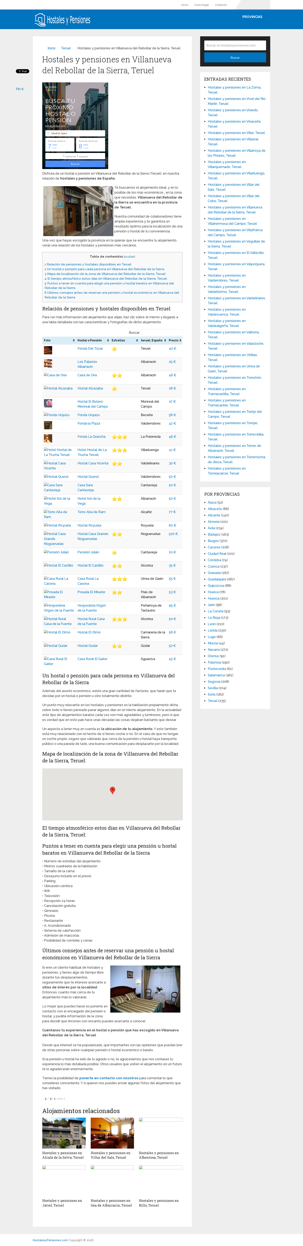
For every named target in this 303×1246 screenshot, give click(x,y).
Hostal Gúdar (88, 646)
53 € (172, 592)
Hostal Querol (88, 477)
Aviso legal (201, 4)
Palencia (214, 662)
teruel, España (151, 340)
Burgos (213, 541)
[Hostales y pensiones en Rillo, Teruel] (160, 1180)
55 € (172, 579)
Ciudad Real (217, 554)
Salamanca (216, 675)
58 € (172, 415)
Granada (214, 573)
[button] (112, 790)
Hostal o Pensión (90, 340)
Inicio (184, 4)
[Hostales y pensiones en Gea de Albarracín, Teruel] (112, 1180)
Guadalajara (217, 579)
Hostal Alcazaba (90, 388)
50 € (172, 477)
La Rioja (214, 618)
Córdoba (214, 560)
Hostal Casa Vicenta (93, 463)
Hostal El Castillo (90, 565)
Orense (213, 656)
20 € (172, 552)
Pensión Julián (88, 552)
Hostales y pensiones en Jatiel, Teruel (62, 1202)
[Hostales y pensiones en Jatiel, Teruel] (64, 1180)
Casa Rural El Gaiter (93, 659)
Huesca (214, 598)
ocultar (129, 256)
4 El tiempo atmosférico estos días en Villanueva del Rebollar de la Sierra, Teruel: (106, 278)
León (212, 624)
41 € (172, 450)
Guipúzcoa (216, 586)
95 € (172, 605)
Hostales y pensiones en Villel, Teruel (236, 133)
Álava (212, 502)
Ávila (211, 528)
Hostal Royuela (89, 525)
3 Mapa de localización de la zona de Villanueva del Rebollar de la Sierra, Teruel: (105, 274)
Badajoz (214, 534)
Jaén (211, 605)
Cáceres (214, 547)
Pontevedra (217, 669)
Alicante (214, 515)
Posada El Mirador (91, 592)
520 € (173, 534)
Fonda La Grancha (92, 437)
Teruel (66, 48)
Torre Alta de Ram (92, 512)
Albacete (215, 509)
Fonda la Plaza (89, 423)
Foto (47, 340)
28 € (172, 388)
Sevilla (213, 688)
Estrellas (118, 340)
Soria (211, 694)
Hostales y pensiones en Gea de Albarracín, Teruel (111, 1202)
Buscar (235, 57)
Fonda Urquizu (89, 415)
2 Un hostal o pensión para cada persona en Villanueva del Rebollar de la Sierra (104, 269)
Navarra (214, 650)
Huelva (213, 592)
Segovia (214, 682)
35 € (172, 565)
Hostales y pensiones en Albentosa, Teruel (159, 1155)
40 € (172, 348)
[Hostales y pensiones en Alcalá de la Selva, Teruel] (64, 1133)
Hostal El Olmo (89, 632)
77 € (172, 512)
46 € (172, 375)
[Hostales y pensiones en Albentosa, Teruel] (160, 1133)
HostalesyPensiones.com (50, 1240)
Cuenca (214, 566)
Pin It (19, 89)
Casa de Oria (87, 375)
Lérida (212, 630)
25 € (172, 362)
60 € (172, 525)
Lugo (212, 637)
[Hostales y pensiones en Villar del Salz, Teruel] (112, 1133)
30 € (172, 463)
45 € (172, 659)
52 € (172, 646)
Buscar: (134, 333)
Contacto (221, 4)
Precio (173, 340)
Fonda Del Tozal (90, 348)
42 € (172, 423)
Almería (214, 522)
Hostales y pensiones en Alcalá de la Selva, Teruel (63, 1155)
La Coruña (215, 611)
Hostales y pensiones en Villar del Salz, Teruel (110, 1155)
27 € (172, 402)
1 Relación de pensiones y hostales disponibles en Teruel (88, 264)
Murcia (213, 643)
